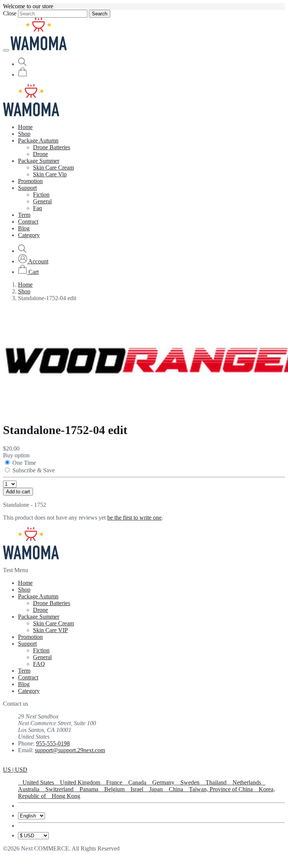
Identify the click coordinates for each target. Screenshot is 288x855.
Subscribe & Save (33, 470)
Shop (24, 134)
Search (99, 14)
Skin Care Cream (53, 167)
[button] (33, 261)
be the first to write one (134, 517)
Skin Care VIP (50, 630)
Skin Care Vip (50, 174)
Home (25, 127)
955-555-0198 (53, 743)
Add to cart (18, 491)
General (42, 201)
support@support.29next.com (70, 750)
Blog (24, 228)
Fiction (41, 194)
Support (27, 188)
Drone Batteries (51, 147)
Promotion (30, 181)
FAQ (39, 664)
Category (29, 235)
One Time (24, 463)
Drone (40, 154)
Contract (28, 221)
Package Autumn (38, 140)
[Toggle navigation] (6, 50)
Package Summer (38, 161)
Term (24, 215)
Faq (37, 208)
